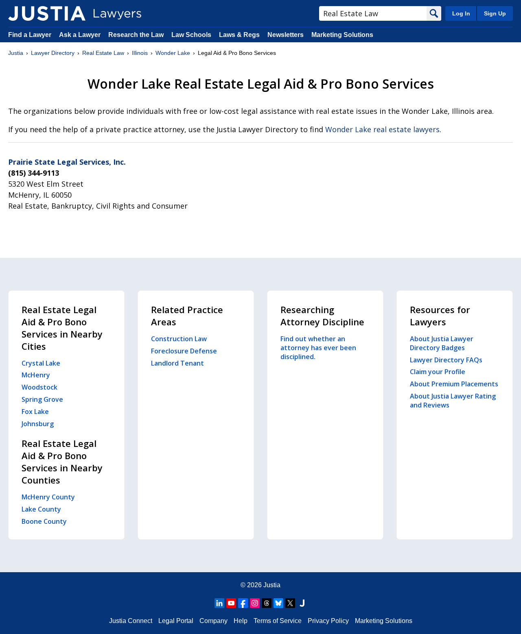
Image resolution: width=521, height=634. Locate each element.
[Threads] (266, 603)
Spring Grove (42, 399)
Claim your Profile (437, 371)
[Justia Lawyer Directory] (46, 13)
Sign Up (495, 13)
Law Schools (191, 34)
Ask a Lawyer (80, 34)
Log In (461, 13)
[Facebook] (243, 603)
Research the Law (136, 34)
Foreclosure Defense (184, 350)
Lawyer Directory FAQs (446, 359)
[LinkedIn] (219, 603)
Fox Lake (35, 411)
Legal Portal (175, 620)
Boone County (44, 521)
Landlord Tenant (177, 363)
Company (213, 620)
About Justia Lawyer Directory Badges (441, 343)
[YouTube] (231, 603)
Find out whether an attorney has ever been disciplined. (318, 347)
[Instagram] (255, 603)
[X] (290, 603)
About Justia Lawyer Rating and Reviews (453, 401)
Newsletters (285, 34)
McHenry (36, 374)
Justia (15, 53)
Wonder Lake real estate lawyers (382, 129)
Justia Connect (130, 620)
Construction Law (179, 338)
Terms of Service (278, 620)
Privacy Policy (328, 620)
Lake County (41, 509)
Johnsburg (38, 423)
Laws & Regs (239, 34)
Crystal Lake (41, 363)
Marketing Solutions (342, 34)
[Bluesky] (278, 603)
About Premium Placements (454, 383)
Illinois (140, 53)
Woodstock (39, 387)
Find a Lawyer (29, 34)
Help (240, 620)
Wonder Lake (172, 53)
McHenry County (48, 496)
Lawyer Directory (52, 53)
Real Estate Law (103, 53)
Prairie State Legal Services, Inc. (67, 162)
